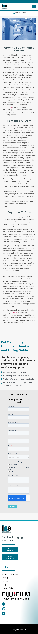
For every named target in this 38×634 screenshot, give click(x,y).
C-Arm (14, 312)
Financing (6, 581)
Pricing (5, 577)
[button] (34, 6)
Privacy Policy (8, 588)
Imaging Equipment (10, 574)
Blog (4, 584)
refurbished (7, 107)
